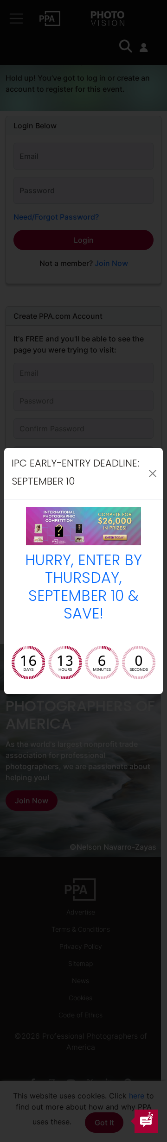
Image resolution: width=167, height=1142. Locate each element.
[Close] (153, 473)
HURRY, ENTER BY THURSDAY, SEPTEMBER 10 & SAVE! (83, 588)
